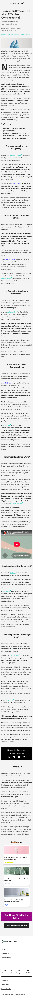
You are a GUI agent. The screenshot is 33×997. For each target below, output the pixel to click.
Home (3, 949)
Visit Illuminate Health (16, 925)
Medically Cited (6, 34)
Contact (3, 962)
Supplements (5, 953)
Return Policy (5, 984)
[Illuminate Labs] (16, 3)
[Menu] (3, 3)
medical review (6, 278)
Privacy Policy (5, 980)
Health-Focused (26, 34)
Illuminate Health (6, 957)
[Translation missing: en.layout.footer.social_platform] (9, 757)
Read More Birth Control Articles (16, 916)
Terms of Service (6, 989)
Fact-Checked (16, 34)
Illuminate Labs (9, 994)
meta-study (6, 425)
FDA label (12, 573)
